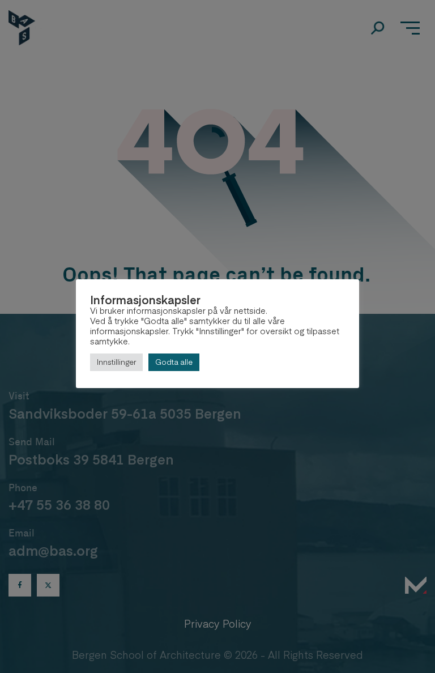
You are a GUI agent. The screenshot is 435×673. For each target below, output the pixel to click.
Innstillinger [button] (116, 362)
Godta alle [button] (174, 362)
